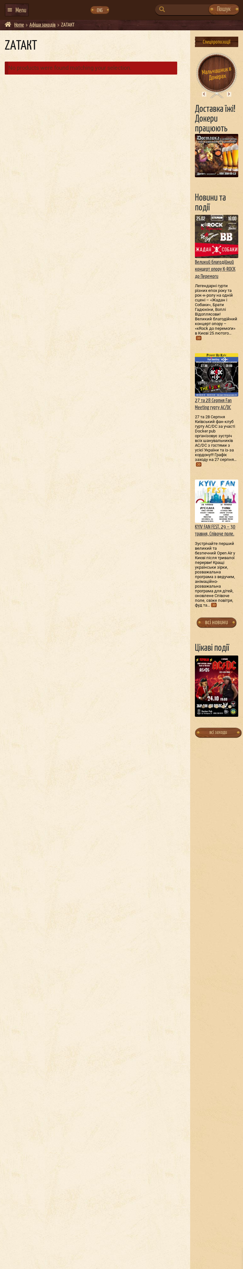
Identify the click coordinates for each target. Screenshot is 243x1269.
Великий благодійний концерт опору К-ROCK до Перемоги (215, 269)
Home (19, 25)
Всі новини (216, 622)
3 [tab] (216, 706)
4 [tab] (223, 706)
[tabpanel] (216, 686)
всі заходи (218, 732)
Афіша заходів (42, 25)
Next (229, 94)
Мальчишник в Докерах (217, 73)
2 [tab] (210, 706)
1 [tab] (203, 706)
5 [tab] (230, 706)
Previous (204, 94)
